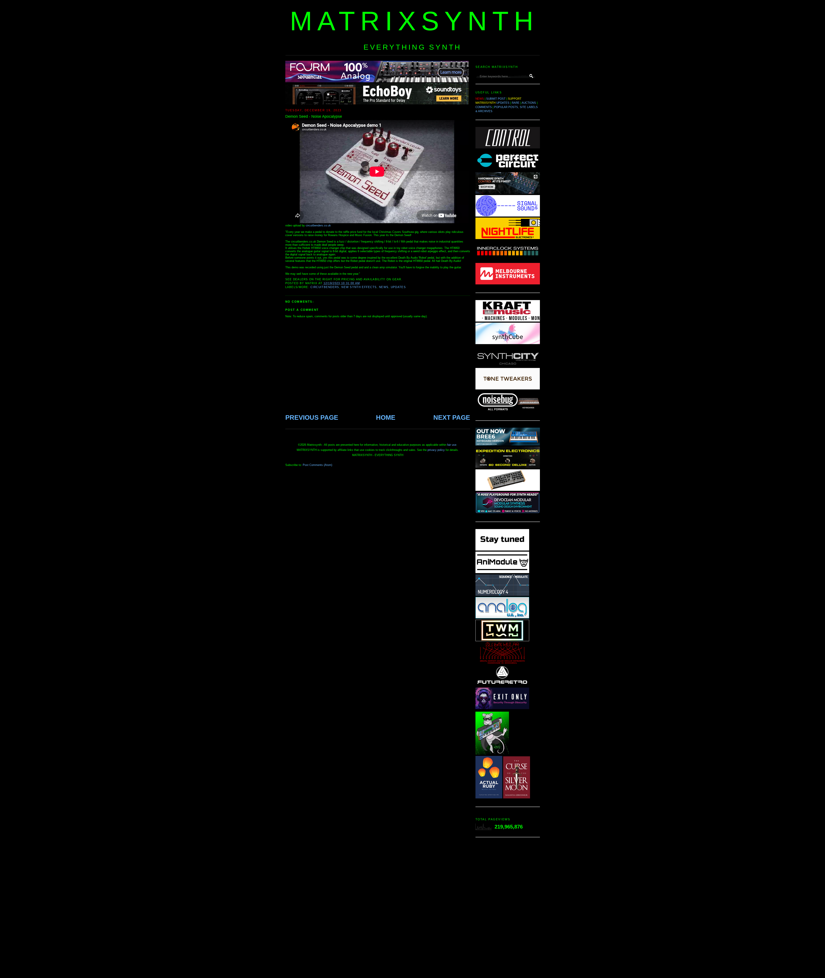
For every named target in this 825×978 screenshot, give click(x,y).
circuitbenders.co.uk (318, 225)
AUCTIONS (529, 102)
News (383, 287)
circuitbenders (324, 287)
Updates (398, 287)
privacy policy (436, 450)
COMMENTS (483, 107)
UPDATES (502, 102)
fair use (451, 444)
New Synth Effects (359, 287)
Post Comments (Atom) (317, 465)
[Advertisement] (507, 908)
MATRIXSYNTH (414, 21)
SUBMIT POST (496, 98)
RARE (515, 102)
